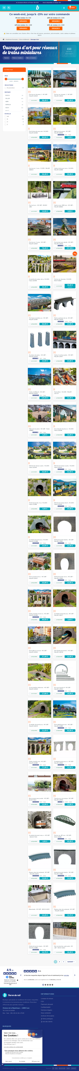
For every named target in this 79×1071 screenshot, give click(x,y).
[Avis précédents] (20, 975)
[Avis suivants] (74, 975)
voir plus (66, 975)
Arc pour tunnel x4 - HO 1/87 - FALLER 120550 (62, 688)
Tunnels (6, 58)
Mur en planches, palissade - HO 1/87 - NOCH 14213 (63, 947)
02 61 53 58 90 (10, 1010)
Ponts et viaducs (18, 58)
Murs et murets (31, 58)
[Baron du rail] (36, 7)
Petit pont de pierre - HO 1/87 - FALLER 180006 (62, 132)
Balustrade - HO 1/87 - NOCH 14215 (39, 909)
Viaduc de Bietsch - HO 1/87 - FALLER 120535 (37, 392)
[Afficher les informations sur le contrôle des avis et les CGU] (17, 980)
